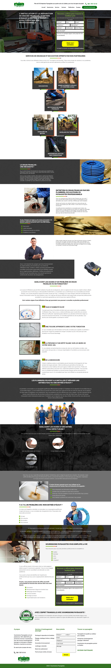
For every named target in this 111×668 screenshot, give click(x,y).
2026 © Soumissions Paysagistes (55, 666)
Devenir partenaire (89, 7)
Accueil (43, 7)
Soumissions (50, 7)
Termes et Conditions (79, 48)
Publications (71, 7)
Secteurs (64, 7)
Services (57, 7)
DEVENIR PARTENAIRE (85, 650)
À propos (78, 7)
